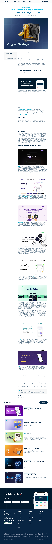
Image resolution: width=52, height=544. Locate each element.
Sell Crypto (19, 513)
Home (15, 1)
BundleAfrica (20, 222)
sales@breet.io (11, 518)
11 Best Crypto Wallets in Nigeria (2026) (32, 422)
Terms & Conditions (38, 539)
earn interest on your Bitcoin (27, 196)
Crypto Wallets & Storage (26, 7)
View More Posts (43, 402)
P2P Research (30, 523)
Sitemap (47, 539)
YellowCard (20, 366)
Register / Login (45, 1)
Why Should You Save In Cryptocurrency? (10, 56)
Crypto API (30, 513)
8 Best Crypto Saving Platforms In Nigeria (10, 58)
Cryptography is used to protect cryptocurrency (26, 109)
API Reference (30, 516)
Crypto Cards (20, 517)
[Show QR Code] (41, 1)
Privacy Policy (43, 539)
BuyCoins (20, 166)
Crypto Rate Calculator (21, 520)
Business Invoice (20, 526)
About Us (30, 520)
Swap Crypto (20, 516)
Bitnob (19, 302)
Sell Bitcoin (40, 513)
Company (29, 1)
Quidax (19, 195)
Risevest (19, 339)
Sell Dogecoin (40, 517)
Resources (24, 1)
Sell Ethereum (40, 516)
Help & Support (31, 517)
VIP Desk (19, 527)
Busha (33, 276)
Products (19, 1)
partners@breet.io (9, 517)
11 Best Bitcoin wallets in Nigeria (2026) (32, 448)
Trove (19, 248)
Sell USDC (40, 520)
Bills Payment (20, 523)
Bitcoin (25, 433)
